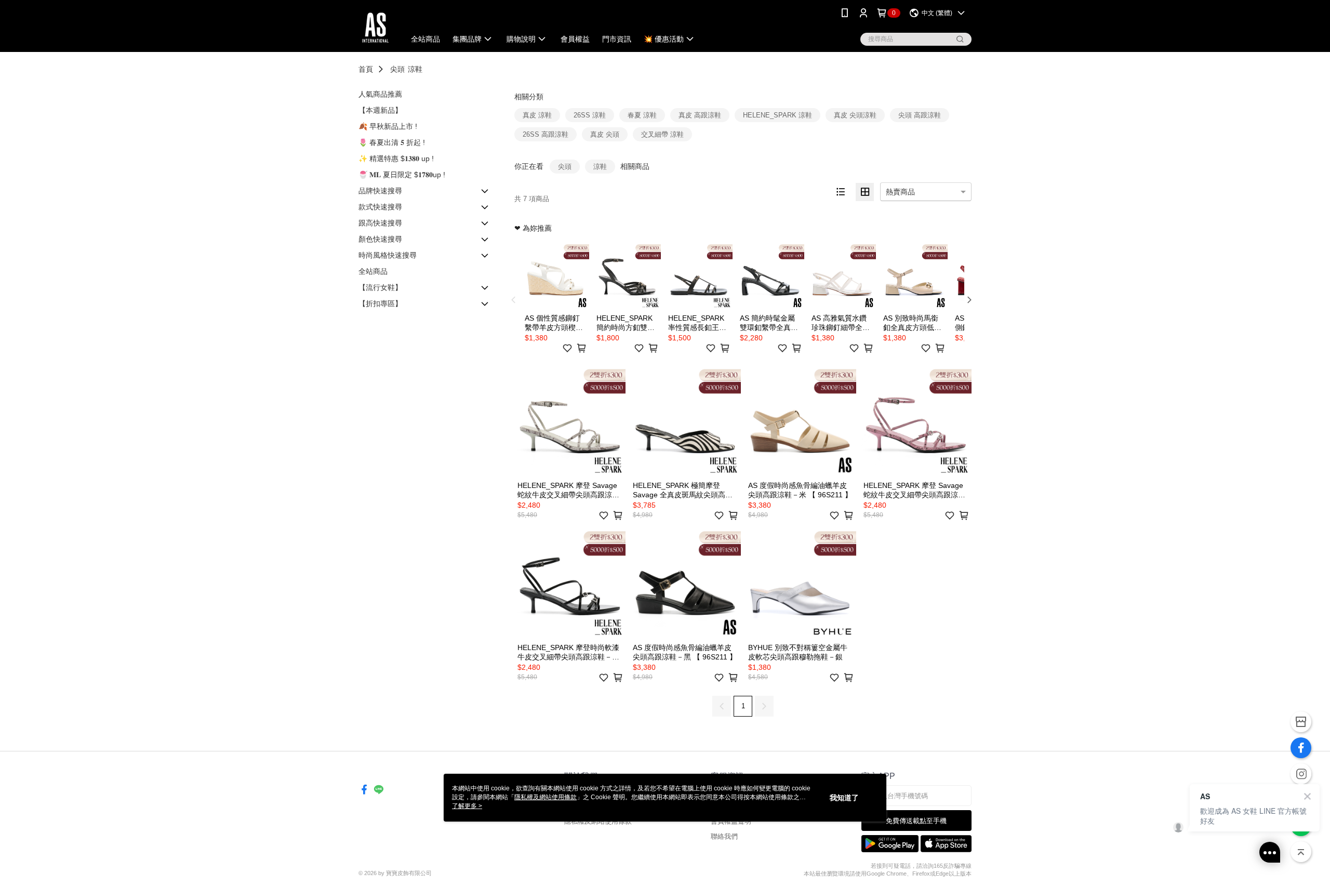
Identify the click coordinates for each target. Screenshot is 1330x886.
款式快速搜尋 (380, 207)
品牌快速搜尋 (380, 191)
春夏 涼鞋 (642, 115)
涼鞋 (415, 69)
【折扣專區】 (380, 303)
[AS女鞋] (375, 27)
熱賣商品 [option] (900, 192)
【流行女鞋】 (380, 287)
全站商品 (373, 271)
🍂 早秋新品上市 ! (387, 126)
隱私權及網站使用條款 (598, 821)
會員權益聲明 (731, 821)
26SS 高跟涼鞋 (545, 134)
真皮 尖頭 (604, 134)
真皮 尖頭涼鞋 (855, 115)
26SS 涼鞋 (590, 115)
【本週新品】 (380, 110)
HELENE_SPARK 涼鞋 (777, 115)
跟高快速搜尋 (380, 223)
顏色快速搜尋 (380, 239)
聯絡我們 (724, 836)
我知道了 (844, 798)
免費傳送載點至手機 (916, 821)
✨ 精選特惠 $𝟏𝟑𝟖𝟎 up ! (396, 158)
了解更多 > (467, 806)
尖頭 (397, 69)
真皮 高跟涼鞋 (700, 115)
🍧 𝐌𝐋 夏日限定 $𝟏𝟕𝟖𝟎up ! (401, 174)
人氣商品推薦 (380, 94)
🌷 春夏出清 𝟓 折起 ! (391, 142)
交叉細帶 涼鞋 (662, 134)
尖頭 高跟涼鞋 (919, 115)
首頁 (365, 69)
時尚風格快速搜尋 (387, 255)
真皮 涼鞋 (537, 115)
